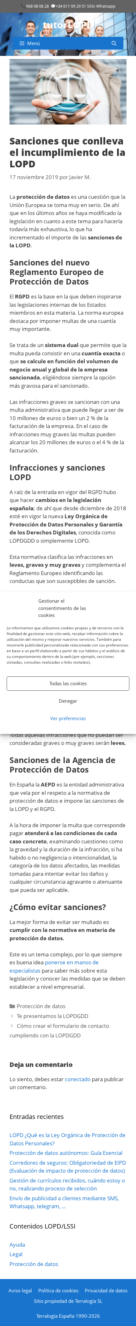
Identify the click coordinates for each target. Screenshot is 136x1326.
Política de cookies (58, 1290)
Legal (15, 1254)
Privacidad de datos (106, 1290)
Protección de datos (41, 1006)
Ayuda (17, 1244)
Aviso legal (20, 1290)
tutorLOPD (68, 24)
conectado (77, 1079)
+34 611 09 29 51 (71, 6)
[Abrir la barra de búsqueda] (114, 43)
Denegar (68, 701)
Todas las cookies (68, 683)
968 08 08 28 (37, 6)
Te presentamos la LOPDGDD (52, 1016)
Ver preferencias (68, 718)
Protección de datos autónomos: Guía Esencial (65, 1152)
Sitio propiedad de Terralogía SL (68, 1301)
